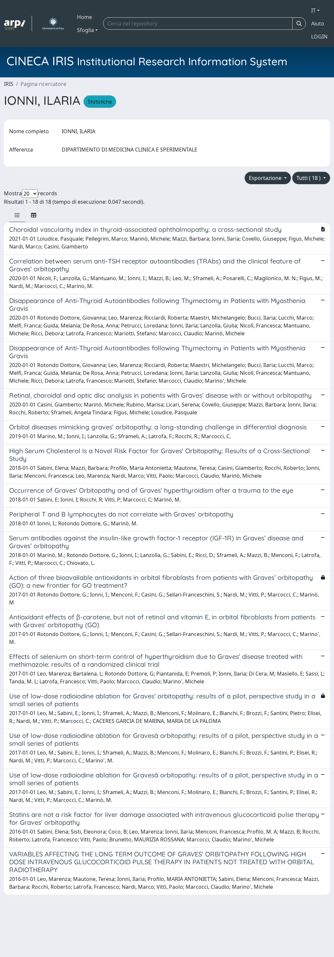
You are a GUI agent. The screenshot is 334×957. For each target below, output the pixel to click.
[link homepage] (18, 23)
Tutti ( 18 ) (309, 178)
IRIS (8, 84)
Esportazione (266, 178)
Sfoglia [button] (85, 30)
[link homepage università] (53, 23)
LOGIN (319, 36)
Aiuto (317, 23)
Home (84, 17)
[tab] (17, 215)
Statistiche (100, 101)
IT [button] (313, 10)
